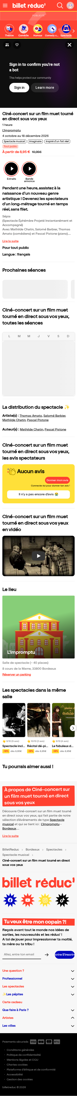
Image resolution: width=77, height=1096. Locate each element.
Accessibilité (15, 1074)
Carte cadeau (12, 1002)
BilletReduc (10, 849)
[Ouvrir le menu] (6, 5)
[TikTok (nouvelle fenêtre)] (62, 900)
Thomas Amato (31, 416)
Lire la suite (10, 241)
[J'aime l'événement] (17, 45)
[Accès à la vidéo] (69, 45)
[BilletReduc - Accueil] (29, 5)
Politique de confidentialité (24, 1055)
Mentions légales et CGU (22, 1059)
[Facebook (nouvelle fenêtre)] (10, 900)
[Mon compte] (70, 5)
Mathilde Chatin (14, 420)
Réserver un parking (16, 675)
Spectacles (54, 849)
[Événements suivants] (73, 728)
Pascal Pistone (38, 420)
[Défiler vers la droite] (74, 31)
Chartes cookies (17, 1064)
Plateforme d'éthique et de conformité (31, 1069)
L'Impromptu (11, 130)
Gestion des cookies (20, 1079)
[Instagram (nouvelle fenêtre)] (45, 900)
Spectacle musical (15, 855)
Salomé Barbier (54, 416)
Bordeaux (9, 828)
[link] (9, 30)
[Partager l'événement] (7, 45)
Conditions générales (20, 1050)
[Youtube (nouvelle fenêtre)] (28, 900)
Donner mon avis (57, 480)
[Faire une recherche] (60, 5)
